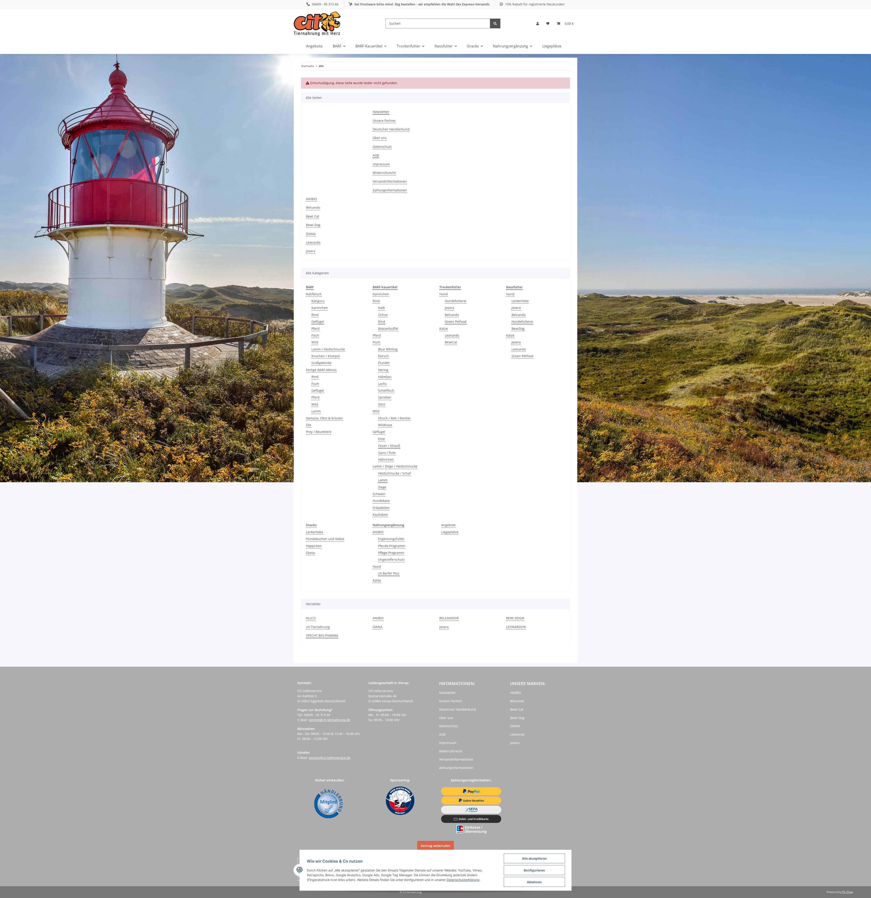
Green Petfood (456, 321)
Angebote (448, 525)
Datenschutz (382, 146)
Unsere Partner (384, 120)
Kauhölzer (380, 514)
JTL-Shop (847, 892)
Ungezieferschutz (391, 559)
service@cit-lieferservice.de (329, 758)
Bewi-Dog (313, 225)
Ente (381, 439)
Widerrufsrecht (384, 173)
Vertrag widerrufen (435, 846)
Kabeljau (384, 376)
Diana (310, 553)
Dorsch (383, 356)
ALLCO (311, 618)
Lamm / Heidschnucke (328, 349)
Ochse (383, 315)
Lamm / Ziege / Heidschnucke (395, 466)
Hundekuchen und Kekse (325, 539)
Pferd (315, 328)
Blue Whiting (388, 349)
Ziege (382, 487)
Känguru (318, 301)
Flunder (384, 363)
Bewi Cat (312, 216)
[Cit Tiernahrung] (317, 23)
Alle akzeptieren (534, 858)
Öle (308, 425)
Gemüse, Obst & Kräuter (324, 418)
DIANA (311, 234)
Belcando (313, 207)
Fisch (315, 335)
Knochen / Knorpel (325, 356)
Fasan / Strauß (389, 445)
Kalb (381, 308)
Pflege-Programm (391, 553)
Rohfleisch (314, 294)
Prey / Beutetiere (318, 432)
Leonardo (313, 242)
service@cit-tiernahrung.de (329, 720)
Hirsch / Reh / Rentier (394, 418)
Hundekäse (381, 501)
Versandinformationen (390, 181)
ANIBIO (311, 199)
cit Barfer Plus (388, 573)
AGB (376, 155)
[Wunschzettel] (548, 24)
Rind (314, 315)
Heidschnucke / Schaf (394, 473)
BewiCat (451, 342)
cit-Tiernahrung (318, 627)
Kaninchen (319, 308)
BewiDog (518, 328)
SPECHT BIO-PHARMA (322, 635)
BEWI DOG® (515, 618)
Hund (443, 294)
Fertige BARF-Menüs (321, 370)
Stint (381, 404)
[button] (538, 24)
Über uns (380, 138)
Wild (314, 342)
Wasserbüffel (388, 328)
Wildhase (385, 425)
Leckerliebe (520, 301)
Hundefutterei (455, 301)
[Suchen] (495, 23)
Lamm (316, 411)
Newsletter (381, 112)
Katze (443, 328)
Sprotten (384, 397)
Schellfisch (386, 390)
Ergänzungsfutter (391, 539)
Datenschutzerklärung (463, 880)
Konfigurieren (534, 870)
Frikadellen (381, 508)
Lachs (382, 384)
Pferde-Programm (391, 546)
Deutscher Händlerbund (391, 129)
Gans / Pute (387, 452)
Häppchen (314, 546)
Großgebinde (321, 363)
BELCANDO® (449, 618)
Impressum (381, 164)
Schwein (379, 494)
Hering (383, 370)
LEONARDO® (516, 627)
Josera (310, 251)
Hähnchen (386, 459)
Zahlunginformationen (390, 190)
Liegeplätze (449, 532)
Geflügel (317, 321)
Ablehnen (534, 882)
